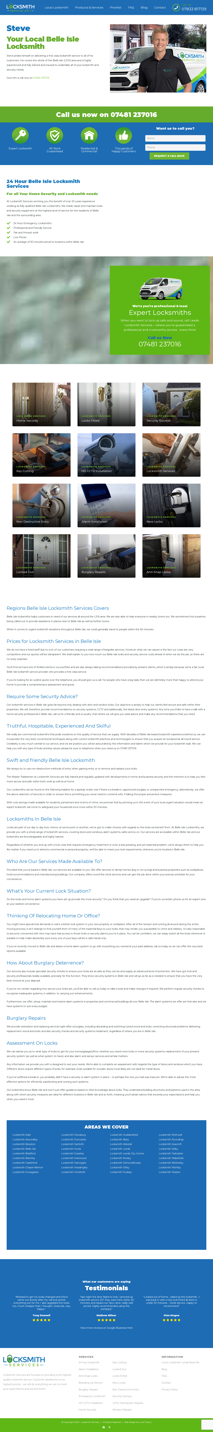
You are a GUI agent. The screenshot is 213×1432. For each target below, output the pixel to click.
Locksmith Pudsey (121, 1172)
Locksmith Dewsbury (73, 1134)
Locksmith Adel (21, 1134)
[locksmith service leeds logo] (20, 7)
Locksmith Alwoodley (24, 1139)
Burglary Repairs (94, 572)
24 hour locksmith (89, 1362)
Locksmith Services (161, 471)
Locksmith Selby (168, 1148)
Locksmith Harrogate (73, 1162)
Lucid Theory (145, 1422)
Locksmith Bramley (23, 1158)
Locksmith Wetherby (171, 1162)
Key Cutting (25, 471)
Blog (164, 1369)
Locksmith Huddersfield (124, 1134)
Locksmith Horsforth (73, 1172)
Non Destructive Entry (32, 521)
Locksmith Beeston (23, 1144)
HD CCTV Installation (97, 471)
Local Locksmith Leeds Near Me (180, 1362)
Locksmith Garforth (72, 1144)
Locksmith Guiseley (72, 1153)
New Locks (155, 521)
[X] (109, 1427)
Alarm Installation (94, 521)
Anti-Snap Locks (159, 572)
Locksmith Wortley (170, 1167)
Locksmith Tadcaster (171, 1153)
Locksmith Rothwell (170, 1134)
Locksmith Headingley (74, 1167)
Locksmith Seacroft (170, 1144)
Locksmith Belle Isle (24, 1148)
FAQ (164, 1375)
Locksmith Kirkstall (121, 1144)
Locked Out (25, 572)
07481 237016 (41, 77)
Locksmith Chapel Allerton (27, 1167)
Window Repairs (121, 1409)
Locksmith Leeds (120, 1148)
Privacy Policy (170, 1389)
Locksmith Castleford (24, 1162)
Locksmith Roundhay (171, 1139)
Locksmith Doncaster (73, 1139)
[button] (105, 7)
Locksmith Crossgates (25, 1172)
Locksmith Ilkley (119, 1139)
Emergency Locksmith (92, 1396)
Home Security (27, 420)
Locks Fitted (91, 420)
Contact (166, 1382)
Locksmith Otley (119, 1167)
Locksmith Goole (71, 1148)
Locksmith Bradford (23, 1153)
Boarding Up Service (91, 1382)
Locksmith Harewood (73, 1158)
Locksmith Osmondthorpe (125, 1162)
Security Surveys (158, 420)
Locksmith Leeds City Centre (127, 1153)
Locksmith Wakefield (171, 1158)
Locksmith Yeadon (169, 1172)
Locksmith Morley (120, 1158)
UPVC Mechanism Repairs (127, 1403)
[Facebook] (103, 1427)
